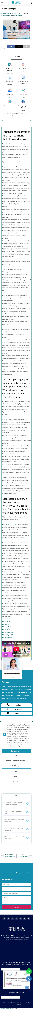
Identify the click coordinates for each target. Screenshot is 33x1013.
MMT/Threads (6, 621)
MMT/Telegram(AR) (8, 632)
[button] (16, 803)
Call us (18, 705)
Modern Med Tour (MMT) (9, 524)
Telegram (18, 713)
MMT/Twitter (6, 629)
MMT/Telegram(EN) (7, 635)
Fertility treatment (17, 15)
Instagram (9, 637)
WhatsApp (18, 709)
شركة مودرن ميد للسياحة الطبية (23, 1003)
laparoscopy (11, 162)
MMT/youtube (6, 624)
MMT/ (4, 637)
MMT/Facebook (6, 627)
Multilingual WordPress (6, 1008)
